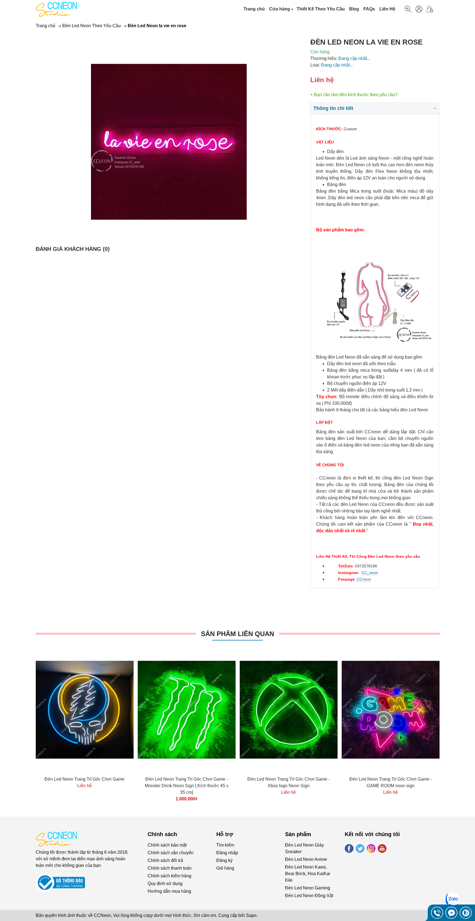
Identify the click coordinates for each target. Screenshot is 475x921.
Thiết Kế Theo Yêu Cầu (321, 9)
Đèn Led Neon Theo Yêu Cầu (91, 25)
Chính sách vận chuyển (171, 852)
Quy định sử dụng (165, 883)
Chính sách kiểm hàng (169, 875)
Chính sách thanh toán (170, 868)
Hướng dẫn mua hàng (169, 891)
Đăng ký (224, 860)
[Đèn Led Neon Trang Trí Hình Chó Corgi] (108, 710)
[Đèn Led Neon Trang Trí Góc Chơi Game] (414, 710)
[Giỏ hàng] (432, 9)
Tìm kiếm (225, 845)
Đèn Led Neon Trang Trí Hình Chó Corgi (107, 779)
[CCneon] (56, 9)
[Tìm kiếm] (407, 9)
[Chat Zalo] (466, 913)
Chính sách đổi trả (165, 860)
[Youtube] (382, 848)
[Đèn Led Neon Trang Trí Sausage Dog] (210, 710)
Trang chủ (254, 9)
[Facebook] (349, 848)
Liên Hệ (387, 9)
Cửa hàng (279, 9)
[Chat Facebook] (451, 913)
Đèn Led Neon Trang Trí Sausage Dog (209, 779)
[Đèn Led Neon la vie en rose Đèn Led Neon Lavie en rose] (169, 142)
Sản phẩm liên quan (237, 633)
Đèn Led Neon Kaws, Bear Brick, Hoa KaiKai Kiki (307, 874)
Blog (354, 9)
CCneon (364, 579)
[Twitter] (360, 848)
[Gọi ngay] (437, 913)
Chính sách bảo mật (167, 845)
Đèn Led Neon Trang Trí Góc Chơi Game (414, 779)
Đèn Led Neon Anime (306, 859)
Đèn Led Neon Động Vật (309, 895)
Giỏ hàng (225, 868)
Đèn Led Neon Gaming (307, 888)
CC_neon (369, 572)
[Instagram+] (371, 848)
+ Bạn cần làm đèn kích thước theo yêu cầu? (353, 94)
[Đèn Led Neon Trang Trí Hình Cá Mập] (312, 710)
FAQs (369, 9)
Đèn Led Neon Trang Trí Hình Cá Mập (312, 779)
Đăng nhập (227, 852)
